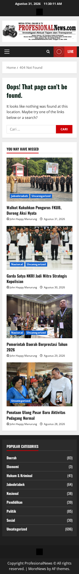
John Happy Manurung (23, 219)
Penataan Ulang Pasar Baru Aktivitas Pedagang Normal (36, 415)
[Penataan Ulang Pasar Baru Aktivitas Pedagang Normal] (39, 384)
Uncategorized (41, 196)
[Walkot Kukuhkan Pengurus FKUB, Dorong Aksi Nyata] (39, 180)
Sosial (11, 520)
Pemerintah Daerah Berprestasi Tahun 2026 (37, 346)
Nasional (17, 264)
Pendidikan (14, 502)
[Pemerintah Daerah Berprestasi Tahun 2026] (39, 316)
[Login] (39, 12)
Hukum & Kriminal (19, 475)
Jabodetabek (19, 196)
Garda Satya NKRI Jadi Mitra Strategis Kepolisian (37, 278)
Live (71, 51)
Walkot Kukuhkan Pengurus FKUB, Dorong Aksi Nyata (34, 210)
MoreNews (37, 568)
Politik (11, 511)
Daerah (11, 457)
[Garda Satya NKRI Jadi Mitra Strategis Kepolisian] (39, 248)
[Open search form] (48, 51)
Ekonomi (13, 466)
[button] (7, 51)
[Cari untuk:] (31, 129)
